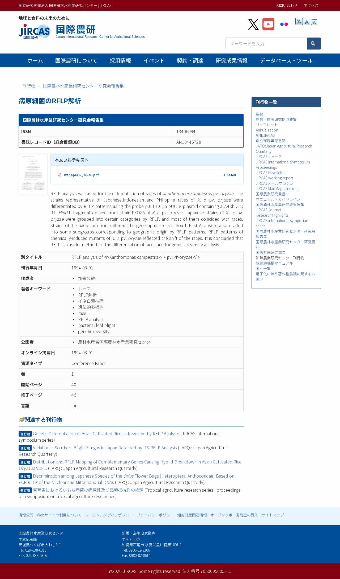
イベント (154, 60)
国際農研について (76, 60)
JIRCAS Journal (268, 209)
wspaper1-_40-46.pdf (81, 175)
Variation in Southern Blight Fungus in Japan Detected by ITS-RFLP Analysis (105, 447)
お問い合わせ (286, 5)
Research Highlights (272, 215)
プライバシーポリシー (155, 515)
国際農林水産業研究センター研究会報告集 (83, 86)
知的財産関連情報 (192, 515)
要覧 (259, 114)
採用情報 (120, 60)
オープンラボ (221, 515)
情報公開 (26, 515)
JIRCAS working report (274, 177)
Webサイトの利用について (59, 515)
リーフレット (267, 124)
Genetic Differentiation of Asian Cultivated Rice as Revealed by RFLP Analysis (106, 433)
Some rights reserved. (160, 571)
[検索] (314, 44)
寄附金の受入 (247, 515)
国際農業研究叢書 (271, 193)
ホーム (35, 60)
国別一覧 (263, 268)
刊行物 (29, 86)
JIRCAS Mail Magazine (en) (277, 188)
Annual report (267, 130)
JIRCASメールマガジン (275, 183)
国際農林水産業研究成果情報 (280, 204)
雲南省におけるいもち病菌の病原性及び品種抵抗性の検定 (88, 490)
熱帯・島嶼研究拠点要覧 (276, 119)
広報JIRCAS (265, 135)
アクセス (311, 5)
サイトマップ (273, 515)
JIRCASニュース (269, 156)
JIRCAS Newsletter (271, 172)
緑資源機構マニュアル (274, 263)
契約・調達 (190, 60)
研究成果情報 (232, 60)
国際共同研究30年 (271, 252)
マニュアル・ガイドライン (278, 199)
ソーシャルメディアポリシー (109, 515)
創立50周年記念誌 (271, 140)
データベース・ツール (286, 60)
